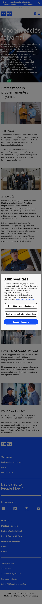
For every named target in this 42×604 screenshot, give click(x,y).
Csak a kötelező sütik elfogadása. (21, 314)
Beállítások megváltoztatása (21, 306)
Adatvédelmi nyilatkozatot (24, 299)
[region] (21, 302)
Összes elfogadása (21, 322)
